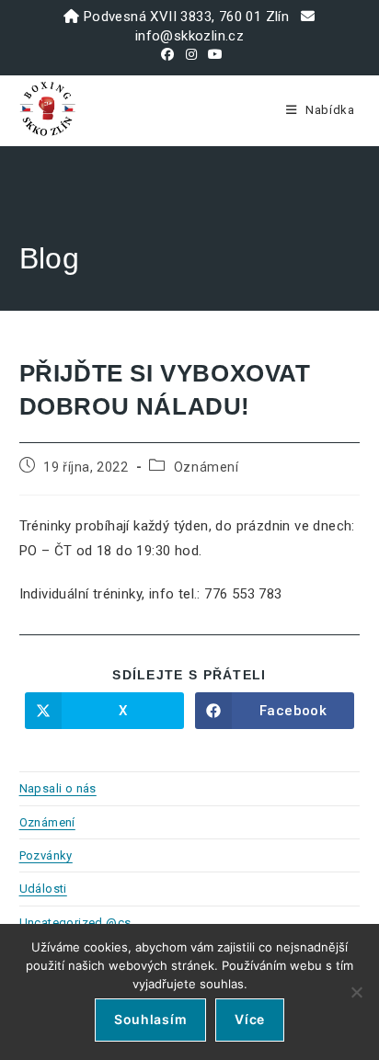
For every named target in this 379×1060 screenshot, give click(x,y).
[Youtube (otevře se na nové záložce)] (212, 54)
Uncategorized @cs (75, 922)
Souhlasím (150, 1019)
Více (250, 1019)
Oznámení (206, 467)
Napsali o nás (58, 788)
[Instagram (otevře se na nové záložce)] (191, 54)
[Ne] (356, 992)
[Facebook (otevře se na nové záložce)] (167, 54)
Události (43, 888)
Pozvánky (46, 855)
